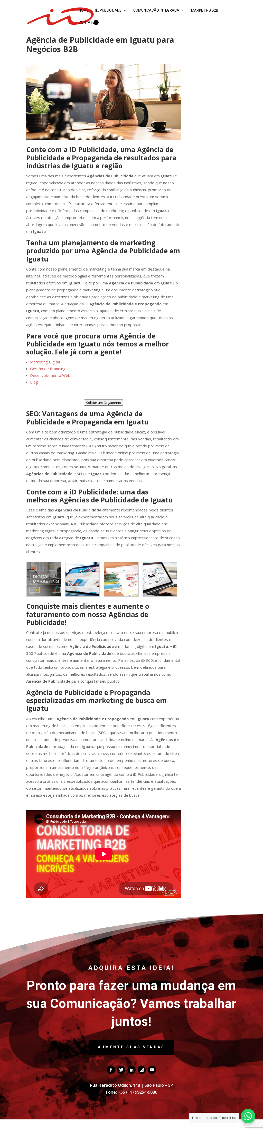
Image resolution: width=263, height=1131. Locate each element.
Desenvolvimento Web (50, 375)
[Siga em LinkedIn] (131, 1070)
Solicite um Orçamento (103, 402)
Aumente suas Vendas (131, 1047)
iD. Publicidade (108, 10)
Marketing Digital (45, 361)
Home (84, 10)
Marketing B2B (204, 10)
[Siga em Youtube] (152, 1070)
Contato (87, 22)
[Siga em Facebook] (111, 1070)
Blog (34, 382)
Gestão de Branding (47, 368)
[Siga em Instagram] (142, 1070)
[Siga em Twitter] (121, 1070)
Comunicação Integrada (156, 10)
